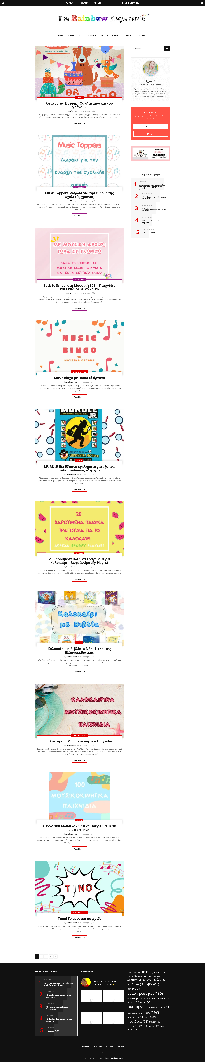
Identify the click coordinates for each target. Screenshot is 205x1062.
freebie (132, 976)
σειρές (155, 1021)
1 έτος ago (85, 382)
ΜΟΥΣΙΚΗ (92, 35)
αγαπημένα (156, 979)
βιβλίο (152, 984)
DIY (147, 972)
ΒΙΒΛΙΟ (103, 35)
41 (51, 956)
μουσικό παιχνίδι (157, 1007)
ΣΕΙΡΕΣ (126, 35)
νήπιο (150, 1012)
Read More (78, 123)
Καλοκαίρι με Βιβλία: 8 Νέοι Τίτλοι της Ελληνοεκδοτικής (79, 650)
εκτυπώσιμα (134, 998)
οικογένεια (135, 1017)
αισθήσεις (135, 984)
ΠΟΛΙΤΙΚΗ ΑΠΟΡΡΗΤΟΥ (130, 3)
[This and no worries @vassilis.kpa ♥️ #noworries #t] (91, 1000)
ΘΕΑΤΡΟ (115, 35)
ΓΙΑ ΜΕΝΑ (69, 3)
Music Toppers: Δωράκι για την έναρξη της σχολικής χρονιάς (79, 195)
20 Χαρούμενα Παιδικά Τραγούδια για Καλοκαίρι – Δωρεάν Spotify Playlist (79, 561)
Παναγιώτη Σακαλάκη (116, 1058)
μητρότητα (162, 998)
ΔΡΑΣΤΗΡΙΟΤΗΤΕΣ (75, 35)
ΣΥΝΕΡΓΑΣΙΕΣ (97, 3)
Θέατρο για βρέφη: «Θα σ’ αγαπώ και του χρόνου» (79, 105)
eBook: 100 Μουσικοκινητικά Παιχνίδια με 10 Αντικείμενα (79, 828)
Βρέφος (79, 97)
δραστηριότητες (145, 993)
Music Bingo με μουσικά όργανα (79, 377)
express (159, 972)
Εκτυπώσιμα (79, 187)
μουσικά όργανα (139, 1002)
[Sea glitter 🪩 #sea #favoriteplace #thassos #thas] (113, 1000)
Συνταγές (158, 976)
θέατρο (149, 998)
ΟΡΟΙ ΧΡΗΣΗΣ (112, 3)
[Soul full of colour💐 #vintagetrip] (113, 1022)
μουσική (135, 1007)
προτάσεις (137, 1021)
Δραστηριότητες (79, 372)
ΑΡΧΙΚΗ (61, 35)
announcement (133, 972)
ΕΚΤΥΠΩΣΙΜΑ (140, 35)
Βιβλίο (79, 461)
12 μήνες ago (85, 293)
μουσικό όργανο (133, 1013)
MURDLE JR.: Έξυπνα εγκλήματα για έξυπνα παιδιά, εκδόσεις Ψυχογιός (79, 468)
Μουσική (79, 553)
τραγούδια (135, 1026)
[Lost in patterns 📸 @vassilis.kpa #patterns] (91, 1022)
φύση (164, 1026)
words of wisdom (145, 976)
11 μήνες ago (85, 111)
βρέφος (133, 988)
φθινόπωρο (151, 1026)
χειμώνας (132, 1029)
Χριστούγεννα (136, 979)
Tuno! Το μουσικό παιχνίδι (79, 918)
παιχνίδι (150, 1017)
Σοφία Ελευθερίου (72, 111)
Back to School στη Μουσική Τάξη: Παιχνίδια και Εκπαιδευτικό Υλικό (79, 287)
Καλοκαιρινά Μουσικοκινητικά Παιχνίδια (79, 741)
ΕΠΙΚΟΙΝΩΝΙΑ (83, 3)
